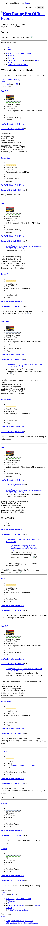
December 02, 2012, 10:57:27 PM (12, 485)
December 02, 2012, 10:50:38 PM (12, 241)
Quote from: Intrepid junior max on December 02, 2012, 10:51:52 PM (24, 365)
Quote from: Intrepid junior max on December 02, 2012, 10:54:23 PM (24, 491)
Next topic (18, 79)
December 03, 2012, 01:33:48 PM (12, 881)
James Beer (6, 158)
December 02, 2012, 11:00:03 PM (12, 534)
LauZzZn (5, 91)
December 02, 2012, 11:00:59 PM (12, 610)
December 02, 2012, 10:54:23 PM (12, 432)
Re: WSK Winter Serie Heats (12, 124)
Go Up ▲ (29, 921)
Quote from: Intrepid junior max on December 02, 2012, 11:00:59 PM (24, 670)
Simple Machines (31, 923)
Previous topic (6, 79)
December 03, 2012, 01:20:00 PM (12, 835)
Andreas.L (5, 751)
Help (8, 921)
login (27, 3)
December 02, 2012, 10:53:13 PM (12, 360)
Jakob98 (38, 60)
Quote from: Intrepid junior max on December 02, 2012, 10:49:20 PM (24, 247)
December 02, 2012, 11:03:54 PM (12, 664)
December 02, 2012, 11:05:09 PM (12, 733)
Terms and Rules (17, 921)
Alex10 (9, 62)
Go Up (3, 894)
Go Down (5, 84)
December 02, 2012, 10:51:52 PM (12, 306)
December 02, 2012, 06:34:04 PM (12, 129)
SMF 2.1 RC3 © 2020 (14, 923)
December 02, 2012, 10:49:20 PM (12, 190)
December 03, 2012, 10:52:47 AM (12, 783)
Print (3, 82)
